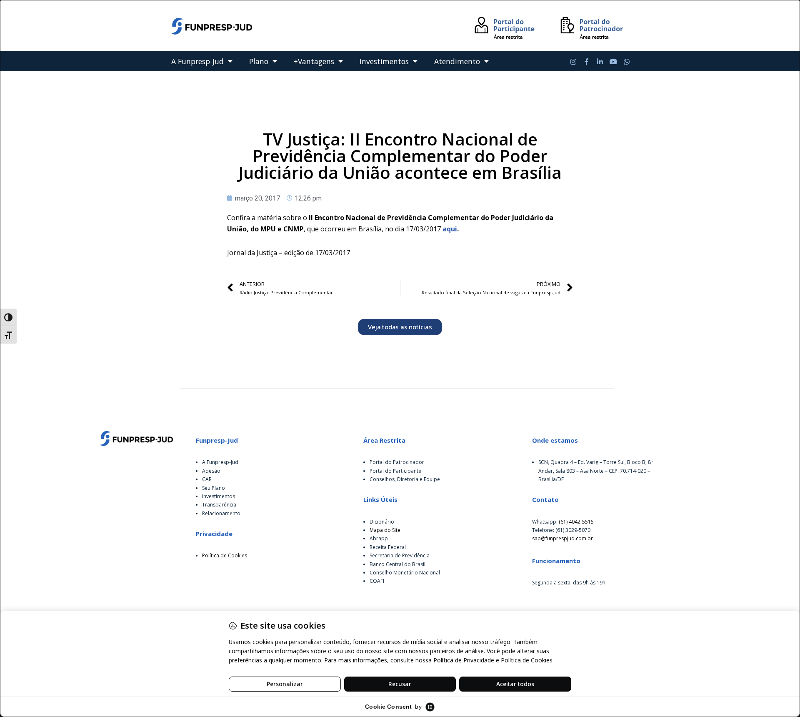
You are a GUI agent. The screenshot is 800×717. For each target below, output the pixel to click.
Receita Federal (388, 547)
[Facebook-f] (586, 61)
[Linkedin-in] (600, 61)
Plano (258, 61)
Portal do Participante (395, 470)
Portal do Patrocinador (397, 462)
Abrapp (379, 538)
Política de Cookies (224, 555)
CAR (207, 479)
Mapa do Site (385, 530)
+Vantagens (314, 61)
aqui (449, 228)
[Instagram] (573, 61)
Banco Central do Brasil (397, 564)
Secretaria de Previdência (400, 555)
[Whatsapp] (626, 61)
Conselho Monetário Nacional (405, 572)
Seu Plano (213, 487)
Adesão (211, 470)
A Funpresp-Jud (197, 61)
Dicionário (382, 521)
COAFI (377, 580)
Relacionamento (221, 513)
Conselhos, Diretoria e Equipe (405, 479)
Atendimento (457, 61)
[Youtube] (613, 61)
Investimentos (384, 61)
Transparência (219, 504)
